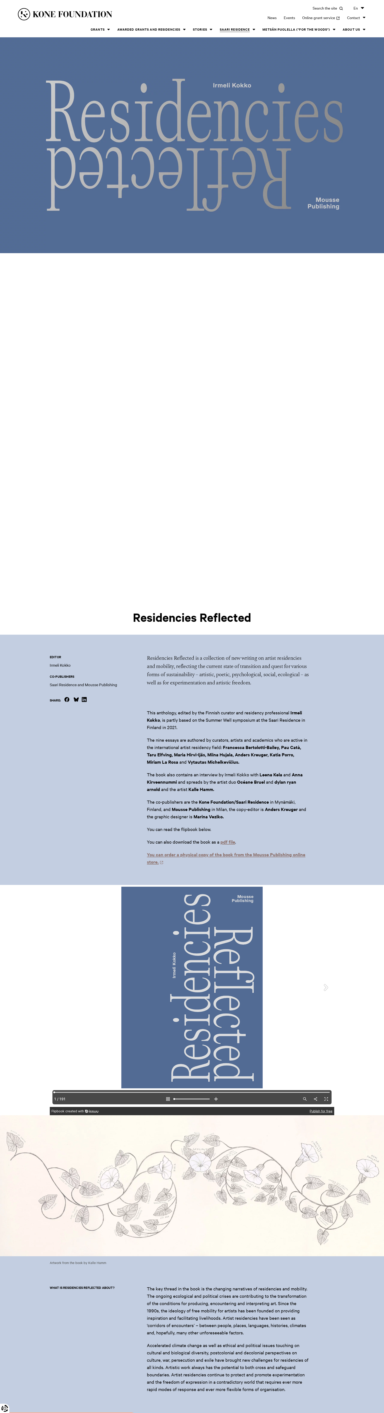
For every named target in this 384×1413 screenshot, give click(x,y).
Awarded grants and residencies (148, 29)
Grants (98, 29)
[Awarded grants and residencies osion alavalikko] (184, 29)
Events (289, 17)
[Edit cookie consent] (4, 1408)
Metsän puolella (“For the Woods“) (296, 29)
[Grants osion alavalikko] (108, 29)
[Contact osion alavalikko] (364, 17)
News (272, 17)
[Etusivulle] (95, 15)
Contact (353, 17)
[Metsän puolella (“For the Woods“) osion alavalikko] (334, 29)
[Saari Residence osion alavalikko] (254, 29)
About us (351, 29)
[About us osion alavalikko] (364, 29)
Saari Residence (235, 29)
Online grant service (321, 17)
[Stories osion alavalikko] (211, 29)
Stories (200, 29)
